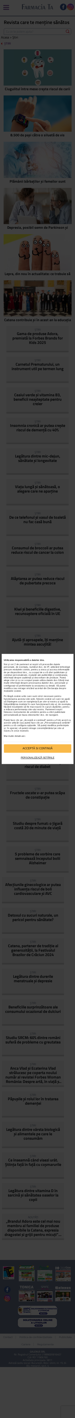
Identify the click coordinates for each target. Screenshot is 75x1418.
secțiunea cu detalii (44, 685)
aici (23, 736)
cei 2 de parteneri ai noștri (24, 664)
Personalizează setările (37, 757)
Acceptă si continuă (38, 748)
